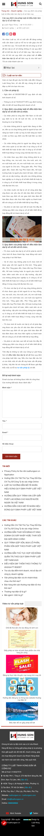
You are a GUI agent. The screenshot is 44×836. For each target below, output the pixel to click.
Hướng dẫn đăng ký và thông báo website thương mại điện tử (22, 699)
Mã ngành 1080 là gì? (13, 595)
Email (5, 432)
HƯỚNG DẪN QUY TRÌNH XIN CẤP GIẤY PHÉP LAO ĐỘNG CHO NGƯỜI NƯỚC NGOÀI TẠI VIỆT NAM (22, 499)
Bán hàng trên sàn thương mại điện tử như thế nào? (22, 586)
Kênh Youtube (15, 813)
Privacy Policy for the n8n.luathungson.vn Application (22, 473)
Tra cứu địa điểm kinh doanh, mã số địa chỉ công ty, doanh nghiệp (22, 572)
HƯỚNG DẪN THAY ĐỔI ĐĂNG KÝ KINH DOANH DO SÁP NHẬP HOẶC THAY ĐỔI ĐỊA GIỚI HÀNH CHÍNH (22, 536)
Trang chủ (5, 11)
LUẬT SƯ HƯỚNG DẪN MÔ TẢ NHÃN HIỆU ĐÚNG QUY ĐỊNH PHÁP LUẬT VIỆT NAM (23, 488)
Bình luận (6, 388)
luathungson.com (29, 795)
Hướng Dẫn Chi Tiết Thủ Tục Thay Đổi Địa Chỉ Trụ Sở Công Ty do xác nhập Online (22, 480)
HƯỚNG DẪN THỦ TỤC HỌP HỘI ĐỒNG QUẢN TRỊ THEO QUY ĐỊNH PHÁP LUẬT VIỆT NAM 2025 (22, 556)
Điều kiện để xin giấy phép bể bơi (22, 722)
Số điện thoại (7, 444)
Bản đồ (24, 779)
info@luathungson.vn (15, 799)
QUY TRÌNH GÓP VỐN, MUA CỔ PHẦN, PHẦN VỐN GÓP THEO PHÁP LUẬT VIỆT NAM (22, 546)
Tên (4, 421)
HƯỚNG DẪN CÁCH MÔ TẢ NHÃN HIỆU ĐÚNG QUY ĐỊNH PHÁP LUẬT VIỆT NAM (22, 508)
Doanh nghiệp (16, 11)
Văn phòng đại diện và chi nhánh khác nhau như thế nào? (21, 579)
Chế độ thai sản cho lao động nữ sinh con (22, 628)
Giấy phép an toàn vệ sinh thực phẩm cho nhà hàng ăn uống (22, 651)
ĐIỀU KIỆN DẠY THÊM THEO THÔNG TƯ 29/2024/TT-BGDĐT (22, 565)
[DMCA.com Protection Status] (27, 819)
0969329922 (13, 803)
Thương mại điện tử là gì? (15, 591)
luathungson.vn (15, 795)
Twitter (35, 813)
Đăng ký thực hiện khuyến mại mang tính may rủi (22, 675)
